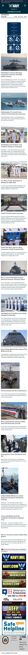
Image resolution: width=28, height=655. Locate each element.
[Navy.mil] (14, 557)
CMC (10, 51)
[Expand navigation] (3, 6)
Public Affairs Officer (10, 44)
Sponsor (17, 51)
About (25, 16)
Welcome (20, 16)
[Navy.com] (14, 565)
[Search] (25, 6)
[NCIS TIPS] (14, 601)
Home (15, 16)
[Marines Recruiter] (14, 583)
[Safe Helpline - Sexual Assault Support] (14, 627)
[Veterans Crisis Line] (14, 592)
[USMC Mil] (14, 574)
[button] (6, 2)
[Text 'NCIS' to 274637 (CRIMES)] (14, 612)
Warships (13, 9)
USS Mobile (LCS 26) (5, 15)
